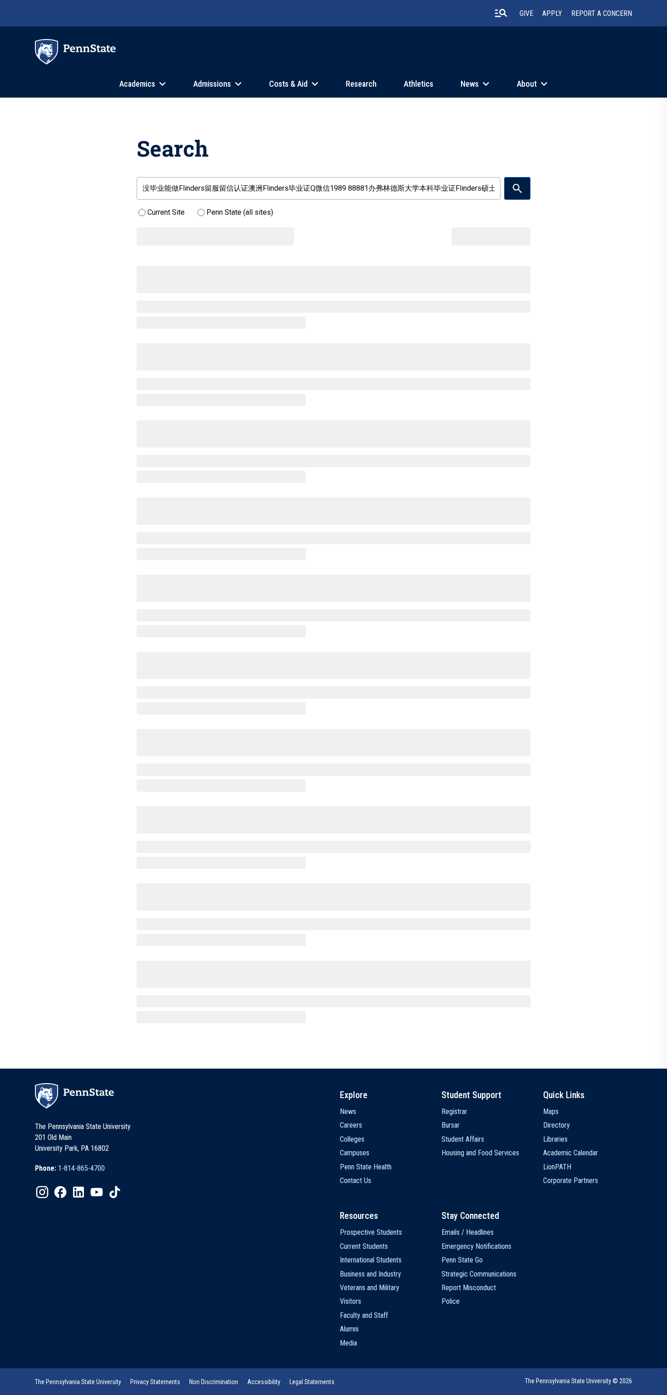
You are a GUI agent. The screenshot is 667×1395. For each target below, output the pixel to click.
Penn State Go (462, 1260)
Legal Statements (311, 1381)
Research (361, 84)
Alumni (349, 1329)
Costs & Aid (288, 84)
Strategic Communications (478, 1274)
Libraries (555, 1139)
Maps (551, 1111)
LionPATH (557, 1167)
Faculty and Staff (364, 1315)
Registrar (454, 1111)
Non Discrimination (213, 1381)
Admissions (212, 84)
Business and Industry (370, 1274)
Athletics (418, 84)
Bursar (450, 1125)
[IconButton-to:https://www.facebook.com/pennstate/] (60, 1192)
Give (526, 13)
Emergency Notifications (476, 1246)
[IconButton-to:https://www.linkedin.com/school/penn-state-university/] (78, 1192)
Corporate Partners (570, 1180)
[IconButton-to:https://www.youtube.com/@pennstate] (96, 1192)
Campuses (354, 1153)
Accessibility (263, 1381)
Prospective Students (371, 1232)
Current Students (364, 1246)
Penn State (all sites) (239, 212)
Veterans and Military (369, 1287)
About (527, 84)
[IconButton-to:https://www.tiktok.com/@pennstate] (115, 1192)
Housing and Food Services (480, 1153)
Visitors (350, 1301)
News (470, 84)
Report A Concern (601, 13)
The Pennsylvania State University (78, 1381)
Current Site (166, 212)
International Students (371, 1260)
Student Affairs (462, 1139)
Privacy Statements (155, 1381)
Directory (556, 1125)
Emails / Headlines (467, 1232)
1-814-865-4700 (81, 1168)
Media (348, 1343)
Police (450, 1301)
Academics (137, 84)
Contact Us (355, 1180)
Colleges (352, 1139)
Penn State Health (366, 1167)
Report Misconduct (468, 1287)
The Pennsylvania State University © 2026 (578, 1381)
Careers (351, 1125)
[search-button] (500, 13)
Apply (552, 13)
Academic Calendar (570, 1153)
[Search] (517, 188)
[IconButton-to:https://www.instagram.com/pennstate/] (42, 1192)
